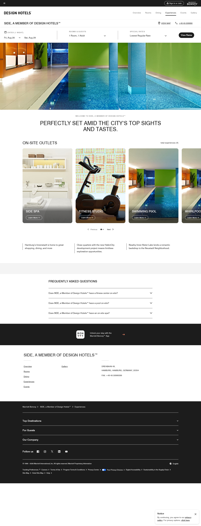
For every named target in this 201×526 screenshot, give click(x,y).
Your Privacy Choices (114, 470)
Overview (137, 13)
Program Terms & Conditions (74, 470)
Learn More (33, 218)
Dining (158, 13)
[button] (174, 3)
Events (183, 13)
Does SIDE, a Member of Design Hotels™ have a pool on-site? (79, 303)
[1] (103, 229)
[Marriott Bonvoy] (191, 3)
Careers (44, 470)
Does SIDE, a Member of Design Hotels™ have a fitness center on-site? (83, 293)
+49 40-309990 (186, 23)
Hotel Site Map (37, 473)
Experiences (170, 13)
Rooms (148, 13)
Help (48, 473)
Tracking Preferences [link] (30, 470)
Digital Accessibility (133, 470)
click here (185, 520)
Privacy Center (93, 470)
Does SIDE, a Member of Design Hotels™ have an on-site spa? (79, 313)
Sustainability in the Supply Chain (156, 470)
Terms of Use (55, 470)
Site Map (26, 473)
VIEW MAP (166, 23)
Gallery (194, 13)
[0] (101, 229)
